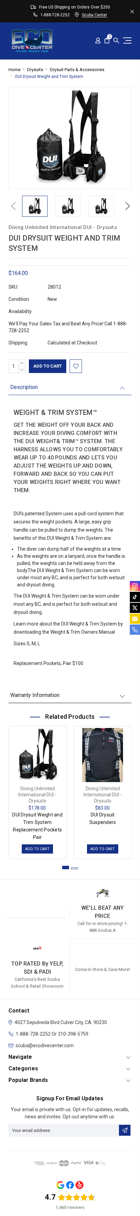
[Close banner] (132, 11)
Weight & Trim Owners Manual (82, 632)
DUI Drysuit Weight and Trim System (49, 76)
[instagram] (135, 586)
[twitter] (135, 608)
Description (24, 387)
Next (125, 206)
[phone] (135, 630)
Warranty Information (34, 695)
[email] (135, 619)
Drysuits (35, 69)
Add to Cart (37, 849)
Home (14, 69)
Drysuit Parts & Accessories (77, 69)
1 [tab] (65, 867)
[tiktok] (135, 597)
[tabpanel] (37, 791)
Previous (11, 206)
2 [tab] (74, 868)
